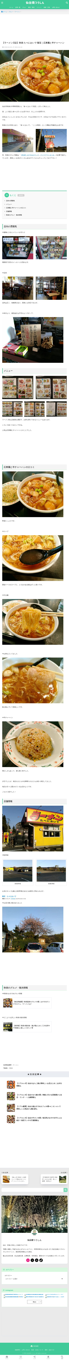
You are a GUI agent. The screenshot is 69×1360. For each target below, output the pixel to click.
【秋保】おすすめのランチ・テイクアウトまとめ (37, 155)
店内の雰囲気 (10, 200)
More (34, 1302)
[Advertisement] (34, 26)
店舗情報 (9, 211)
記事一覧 (17, 7)
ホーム (11, 7)
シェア (34, 1358)
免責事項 (17, 1350)
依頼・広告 (47, 7)
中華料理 (13, 898)
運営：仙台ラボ (49, 1350)
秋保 (11, 1068)
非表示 (21, 195)
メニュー (9, 204)
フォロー (48, 1358)
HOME (36, 1346)
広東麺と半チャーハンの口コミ (16, 208)
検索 (66, 1190)
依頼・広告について (37, 1350)
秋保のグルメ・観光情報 (14, 215)
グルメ (24, 7)
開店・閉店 (31, 7)
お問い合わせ (56, 7)
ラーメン (16, 1065)
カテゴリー (8, 1275)
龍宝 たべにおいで (9, 896)
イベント (39, 7)
